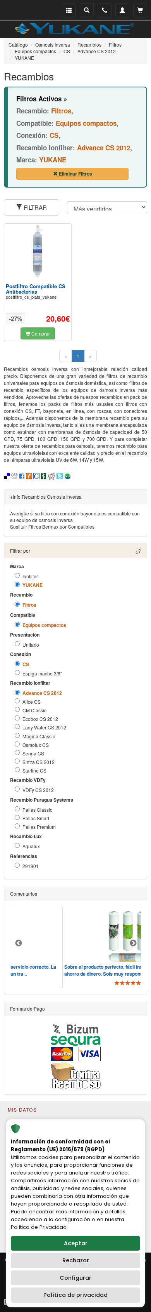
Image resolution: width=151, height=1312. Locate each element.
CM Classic (34, 710)
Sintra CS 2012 (38, 762)
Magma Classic (38, 736)
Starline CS (34, 770)
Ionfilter (30, 576)
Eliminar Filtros (75, 173)
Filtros (29, 605)
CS (25, 664)
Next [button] (133, 943)
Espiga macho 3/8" (42, 673)
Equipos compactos (44, 625)
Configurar (75, 1278)
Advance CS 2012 (42, 693)
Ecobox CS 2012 (40, 718)
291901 (30, 866)
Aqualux (31, 846)
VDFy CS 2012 (38, 790)
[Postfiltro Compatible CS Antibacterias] (38, 251)
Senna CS (33, 753)
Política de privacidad (75, 1295)
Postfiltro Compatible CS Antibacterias (35, 288)
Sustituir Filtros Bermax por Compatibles (52, 526)
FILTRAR (34, 207)
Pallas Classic (37, 809)
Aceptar (76, 1243)
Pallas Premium (39, 826)
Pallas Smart (35, 818)
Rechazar (75, 1260)
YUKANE (32, 585)
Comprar (40, 333)
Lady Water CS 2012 (44, 727)
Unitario (30, 644)
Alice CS (31, 701)
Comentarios (23, 893)
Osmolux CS (35, 744)
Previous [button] (18, 943)
